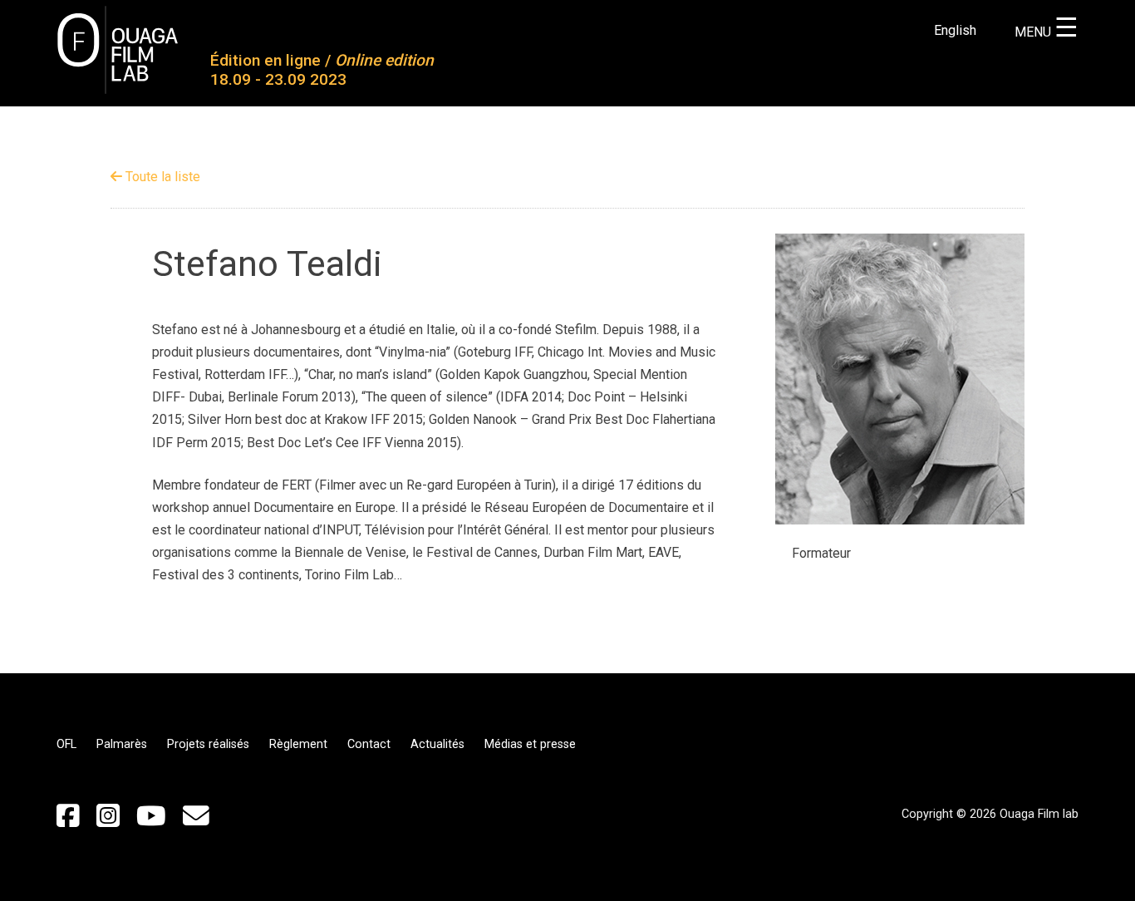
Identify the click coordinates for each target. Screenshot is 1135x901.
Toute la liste (161, 177)
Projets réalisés (208, 744)
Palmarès (121, 744)
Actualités (437, 744)
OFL (66, 744)
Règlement (298, 744)
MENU (1046, 32)
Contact (369, 744)
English (955, 30)
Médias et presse (530, 744)
